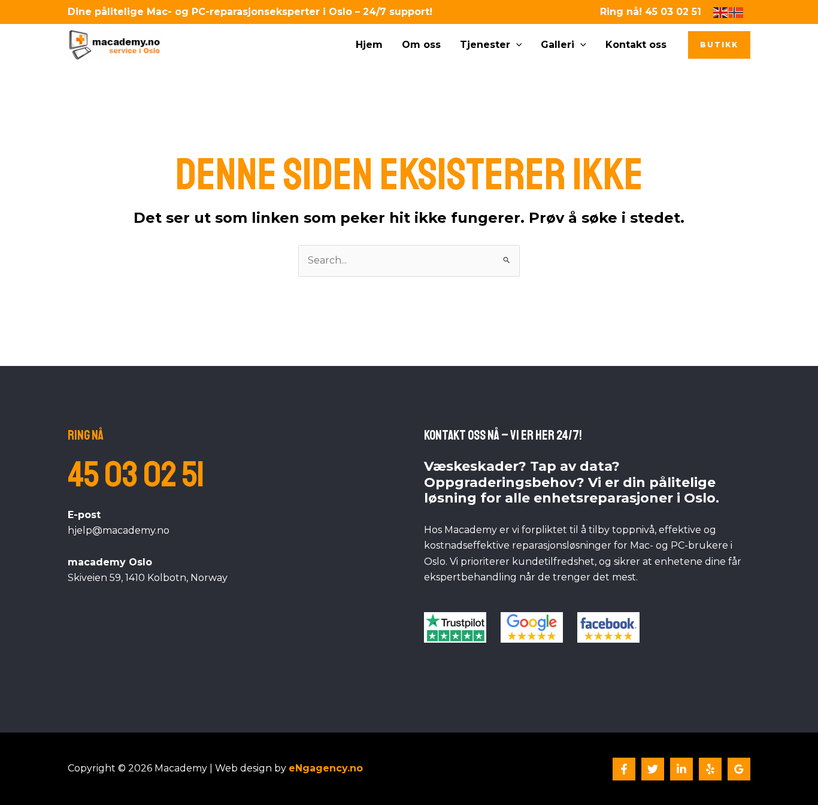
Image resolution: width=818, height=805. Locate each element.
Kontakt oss (635, 44)
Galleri (557, 44)
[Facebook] (624, 769)
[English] (721, 11)
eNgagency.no (326, 768)
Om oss (421, 44)
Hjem (369, 44)
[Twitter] (652, 769)
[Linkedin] (681, 769)
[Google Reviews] (739, 769)
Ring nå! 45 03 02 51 (650, 11)
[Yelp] (710, 769)
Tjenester (485, 44)
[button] (516, 45)
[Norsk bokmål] (736, 11)
